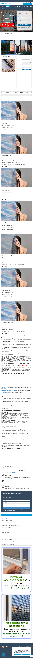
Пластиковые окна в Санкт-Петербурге (8, 541)
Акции (15, 6)
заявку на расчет (22, 471)
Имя (18, 16)
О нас (30, 6)
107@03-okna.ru (19, 0)
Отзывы (18, 6)
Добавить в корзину (26, 69)
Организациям (25, 6)
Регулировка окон (5, 523)
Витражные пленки (5, 394)
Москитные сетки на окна (6, 518)
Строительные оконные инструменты (8, 544)
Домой (2, 33)
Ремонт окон (4, 516)
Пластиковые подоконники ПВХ (7, 539)
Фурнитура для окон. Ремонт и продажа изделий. (10, 525)
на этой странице (19, 478)
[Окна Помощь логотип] (7, 3)
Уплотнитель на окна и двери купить (8, 527)
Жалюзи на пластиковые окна (7, 520)
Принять (22, 654)
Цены (11, 6)
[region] (21, 651)
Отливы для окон (4, 537)
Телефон (19, 20)
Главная (3, 6)
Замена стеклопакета (5, 532)
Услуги (7, 6)
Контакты (3, 8)
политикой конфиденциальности (23, 509)
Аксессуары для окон (5, 530)
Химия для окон (4, 542)
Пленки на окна (4, 534)
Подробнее (21, 652)
